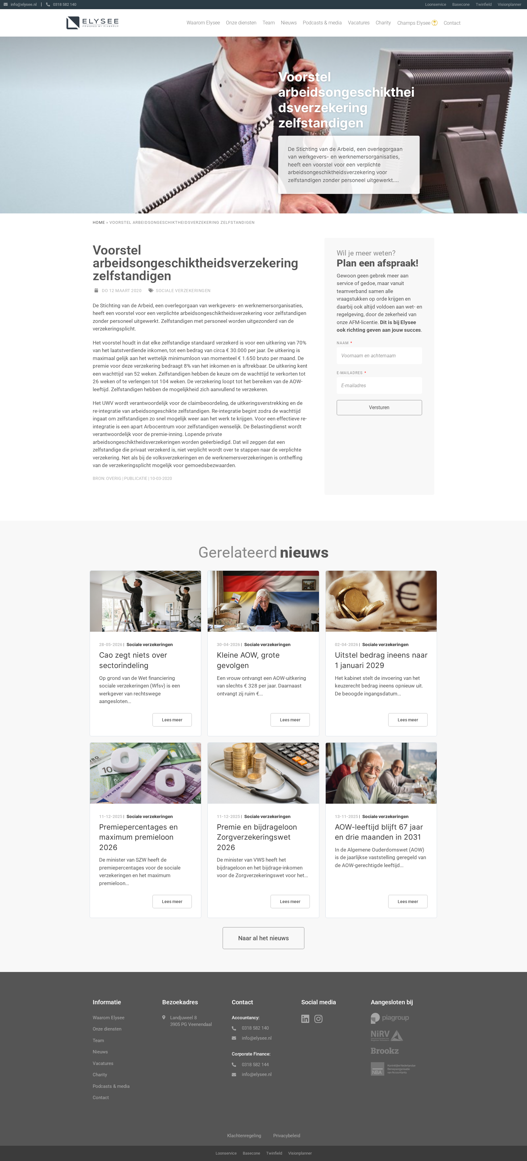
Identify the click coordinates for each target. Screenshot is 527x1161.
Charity (383, 23)
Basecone (461, 4)
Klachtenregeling (244, 1135)
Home (99, 222)
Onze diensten (241, 23)
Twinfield (484, 4)
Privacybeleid (286, 1135)
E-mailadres (350, 373)
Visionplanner (509, 4)
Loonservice (435, 4)
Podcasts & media (322, 23)
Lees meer (172, 719)
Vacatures (359, 23)
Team (269, 23)
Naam (343, 343)
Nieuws (289, 23)
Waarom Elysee (203, 23)
